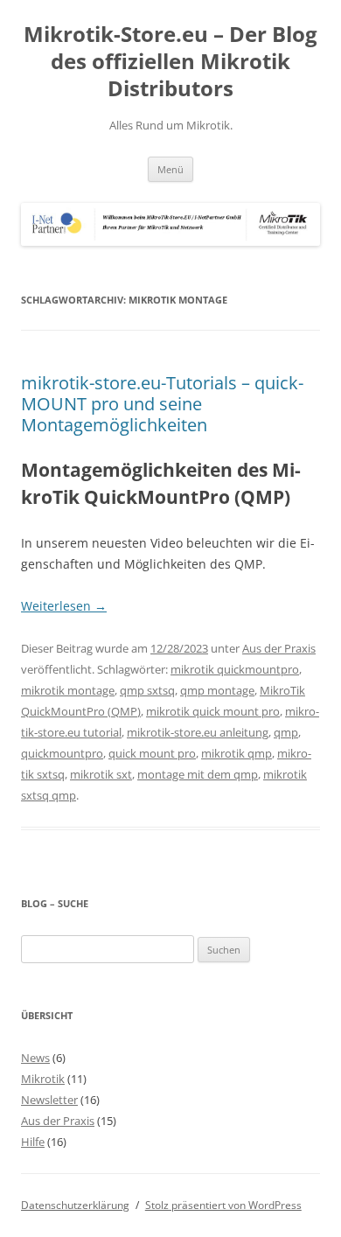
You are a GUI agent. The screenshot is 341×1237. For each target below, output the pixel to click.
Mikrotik (43, 1079)
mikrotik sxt (101, 774)
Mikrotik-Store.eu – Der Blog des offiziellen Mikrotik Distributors (170, 61)
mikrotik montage (68, 690)
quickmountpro (62, 753)
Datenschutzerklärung (75, 1205)
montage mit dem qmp (197, 774)
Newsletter (49, 1100)
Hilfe (33, 1142)
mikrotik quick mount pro (213, 711)
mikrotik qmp (236, 753)
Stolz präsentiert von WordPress (223, 1205)
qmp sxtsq (147, 690)
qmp (286, 732)
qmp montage (217, 690)
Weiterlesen (64, 606)
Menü (170, 169)
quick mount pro (152, 753)
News (35, 1058)
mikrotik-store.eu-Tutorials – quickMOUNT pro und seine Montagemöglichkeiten (162, 404)
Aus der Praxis (279, 648)
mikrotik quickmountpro (234, 669)
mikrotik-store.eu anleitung (197, 732)
